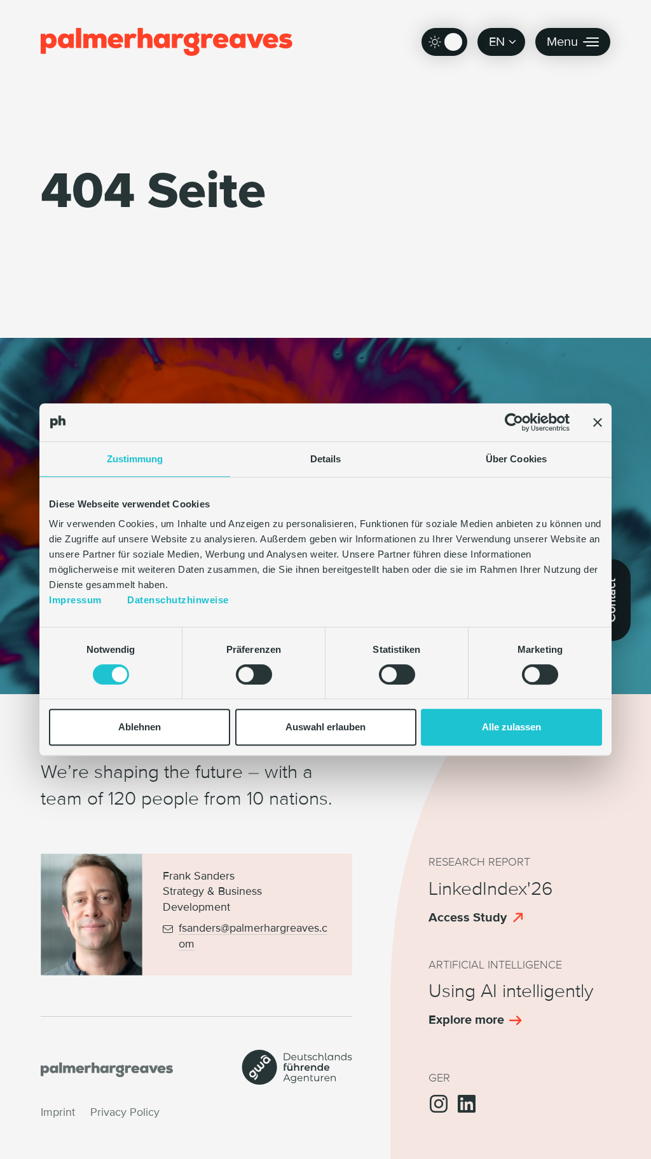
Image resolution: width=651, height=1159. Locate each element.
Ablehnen (139, 726)
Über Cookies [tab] (516, 458)
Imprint (58, 1112)
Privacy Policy (125, 1112)
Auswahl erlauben (325, 726)
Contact (611, 600)
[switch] (254, 674)
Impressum (75, 599)
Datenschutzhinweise (178, 599)
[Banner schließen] (597, 422)
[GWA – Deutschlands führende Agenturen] (297, 1081)
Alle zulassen (511, 726)
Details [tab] (325, 458)
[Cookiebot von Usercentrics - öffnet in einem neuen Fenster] (514, 422)
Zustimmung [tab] (135, 458)
